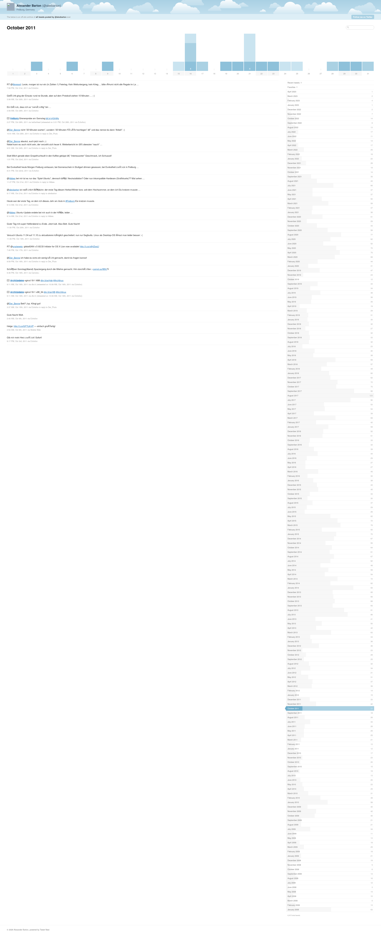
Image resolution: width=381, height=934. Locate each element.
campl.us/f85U (100, 269)
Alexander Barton (21, 929)
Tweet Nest (44, 929)
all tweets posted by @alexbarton (51, 16)
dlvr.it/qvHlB (49, 292)
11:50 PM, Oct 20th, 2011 (18, 227)
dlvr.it (34, 284)
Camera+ (35, 272)
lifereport (17, 84)
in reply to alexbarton (48, 193)
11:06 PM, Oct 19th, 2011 (18, 238)
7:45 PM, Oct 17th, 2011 (17, 250)
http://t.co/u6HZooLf (89, 246)
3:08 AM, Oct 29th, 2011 (17, 110)
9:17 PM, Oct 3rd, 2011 (17, 341)
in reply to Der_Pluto (49, 133)
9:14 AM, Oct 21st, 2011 (17, 204)
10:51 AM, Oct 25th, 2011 (18, 133)
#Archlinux (58, 280)
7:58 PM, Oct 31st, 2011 (17, 88)
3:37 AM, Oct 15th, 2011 (17, 307)
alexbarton (14, 189)
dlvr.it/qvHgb (47, 280)
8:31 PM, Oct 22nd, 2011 (17, 170)
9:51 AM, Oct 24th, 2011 (17, 148)
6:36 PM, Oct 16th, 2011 (17, 272)
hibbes (12, 178)
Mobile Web (36, 329)
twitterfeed (36, 122)
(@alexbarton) (39, 5)
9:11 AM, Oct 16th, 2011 (17, 284)
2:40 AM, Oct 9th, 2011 (17, 318)
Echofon (34, 88)
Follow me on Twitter (362, 16)
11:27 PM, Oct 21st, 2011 (18, 182)
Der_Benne (14, 129)
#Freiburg (70, 200)
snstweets (18, 246)
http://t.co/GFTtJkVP (24, 326)
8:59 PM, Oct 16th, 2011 (17, 261)
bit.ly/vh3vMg (52, 118)
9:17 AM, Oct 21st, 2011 (17, 193)
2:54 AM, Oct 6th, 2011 (17, 329)
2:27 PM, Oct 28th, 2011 (17, 122)
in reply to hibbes (47, 182)
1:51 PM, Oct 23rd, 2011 (17, 159)
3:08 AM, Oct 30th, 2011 (17, 99)
